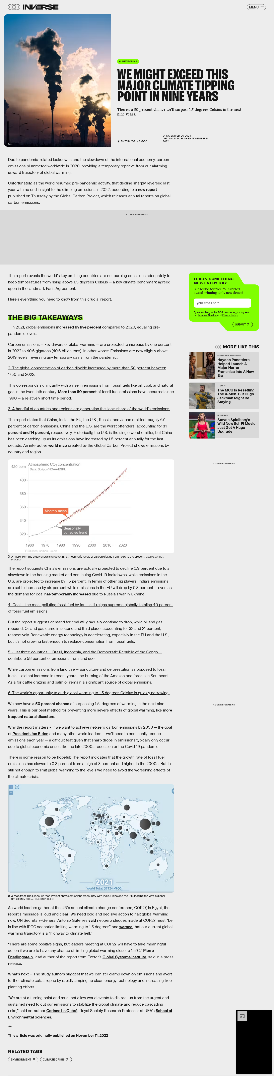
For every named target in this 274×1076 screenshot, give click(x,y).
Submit (240, 324)
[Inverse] (40, 7)
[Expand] (240, 1013)
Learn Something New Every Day (214, 280)
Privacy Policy (230, 315)
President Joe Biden (30, 733)
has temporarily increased (67, 594)
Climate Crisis (54, 1059)
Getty (10, 144)
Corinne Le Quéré (61, 1010)
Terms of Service (207, 315)
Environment (21, 1059)
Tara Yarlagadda (136, 141)
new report (147, 189)
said (92, 920)
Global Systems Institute (124, 957)
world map (57, 445)
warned (126, 926)
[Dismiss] (267, 1013)
